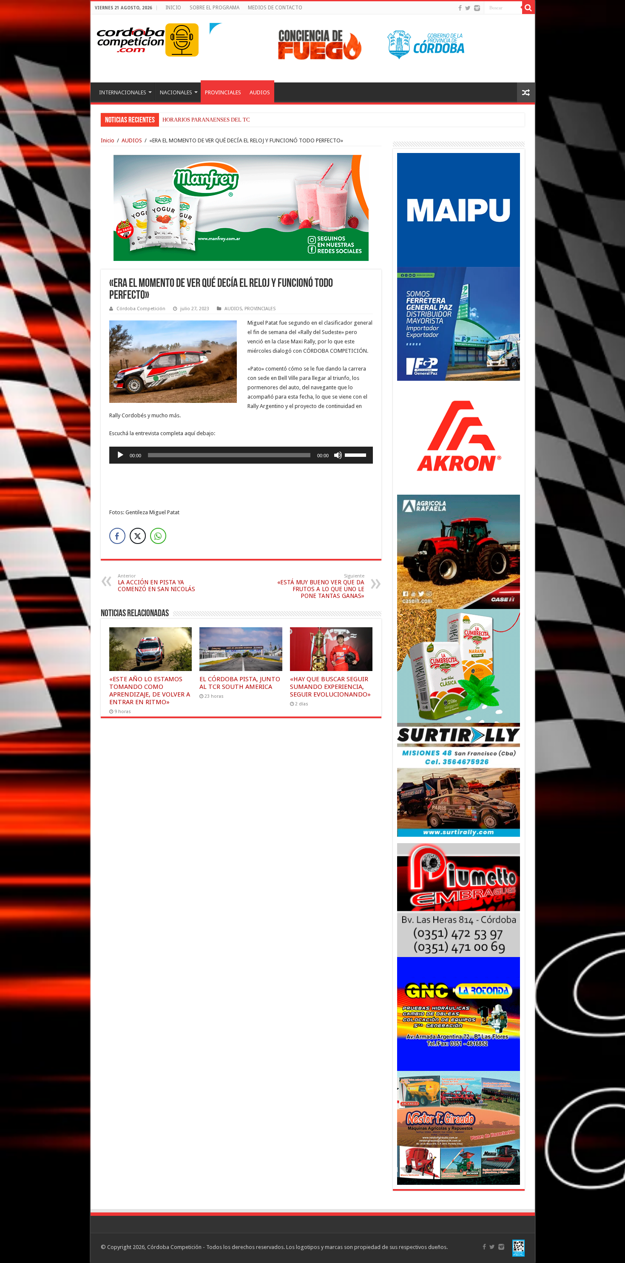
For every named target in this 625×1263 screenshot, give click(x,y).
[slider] (357, 454)
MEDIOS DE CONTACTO (275, 8)
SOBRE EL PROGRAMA (214, 8)
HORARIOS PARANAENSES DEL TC (206, 119)
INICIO (173, 8)
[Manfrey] (241, 207)
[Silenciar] (338, 455)
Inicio (107, 140)
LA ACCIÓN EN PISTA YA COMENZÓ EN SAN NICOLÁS (156, 582)
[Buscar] (528, 7)
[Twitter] (468, 8)
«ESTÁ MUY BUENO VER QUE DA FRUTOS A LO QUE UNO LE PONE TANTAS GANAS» (320, 586)
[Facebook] (460, 8)
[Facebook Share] (117, 536)
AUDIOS (260, 92)
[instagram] (477, 8)
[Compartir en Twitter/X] (138, 536)
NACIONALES (176, 92)
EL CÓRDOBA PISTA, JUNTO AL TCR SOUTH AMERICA (239, 683)
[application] (241, 455)
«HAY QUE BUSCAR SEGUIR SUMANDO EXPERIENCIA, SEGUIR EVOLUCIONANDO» (330, 686)
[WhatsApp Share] (158, 536)
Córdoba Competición (140, 309)
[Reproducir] (120, 455)
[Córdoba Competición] (131, 38)
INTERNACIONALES (122, 92)
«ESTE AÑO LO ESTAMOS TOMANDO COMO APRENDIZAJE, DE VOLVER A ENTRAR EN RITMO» (149, 690)
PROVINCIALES (223, 92)
